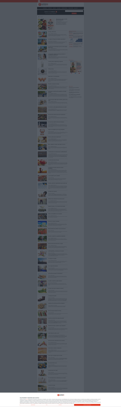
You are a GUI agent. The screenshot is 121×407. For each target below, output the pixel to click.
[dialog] (60, 400)
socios (27, 399)
